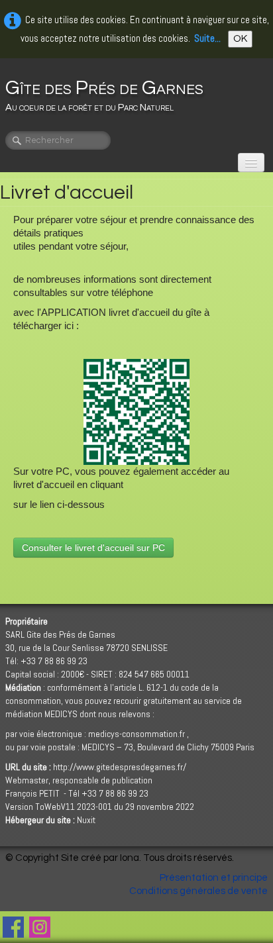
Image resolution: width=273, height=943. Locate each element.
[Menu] (251, 162)
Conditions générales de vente (198, 891)
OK (240, 39)
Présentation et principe (214, 878)
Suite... (207, 38)
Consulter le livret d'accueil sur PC (93, 547)
